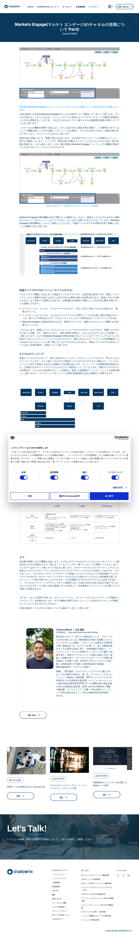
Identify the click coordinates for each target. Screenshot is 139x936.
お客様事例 (80, 6)
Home (31, 6)
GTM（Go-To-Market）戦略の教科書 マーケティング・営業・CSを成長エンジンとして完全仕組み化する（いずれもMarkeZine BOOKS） (83, 689)
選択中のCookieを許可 (69, 496)
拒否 (30, 496)
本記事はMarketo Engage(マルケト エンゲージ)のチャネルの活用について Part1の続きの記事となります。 (69, 108)
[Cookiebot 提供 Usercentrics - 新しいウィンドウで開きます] (117, 438)
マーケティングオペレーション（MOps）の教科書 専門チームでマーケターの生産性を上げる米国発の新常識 (84, 677)
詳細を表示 (118, 487)
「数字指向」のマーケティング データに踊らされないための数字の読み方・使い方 (83, 673)
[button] (47, 7)
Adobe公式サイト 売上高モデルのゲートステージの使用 (72, 205)
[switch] (54, 477)
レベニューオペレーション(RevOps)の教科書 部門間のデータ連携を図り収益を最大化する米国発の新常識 (84, 683)
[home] (14, 6)
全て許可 (109, 496)
